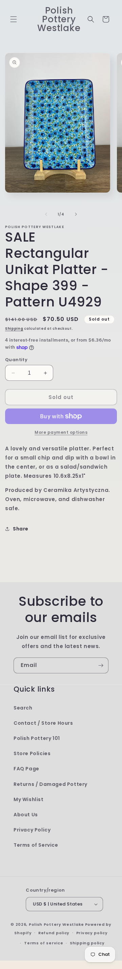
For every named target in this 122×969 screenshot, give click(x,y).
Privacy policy (92, 933)
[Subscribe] (100, 665)
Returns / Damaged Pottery (50, 784)
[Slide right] (75, 214)
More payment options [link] (61, 432)
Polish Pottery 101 (37, 738)
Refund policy (53, 933)
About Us (26, 814)
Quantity (16, 359)
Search (23, 707)
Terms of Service (36, 845)
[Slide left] (46, 214)
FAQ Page (26, 768)
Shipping (14, 328)
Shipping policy (87, 943)
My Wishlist (29, 799)
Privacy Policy (32, 829)
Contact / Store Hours (43, 723)
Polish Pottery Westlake (56, 924)
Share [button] (20, 528)
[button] (13, 19)
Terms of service (43, 943)
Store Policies (32, 753)
